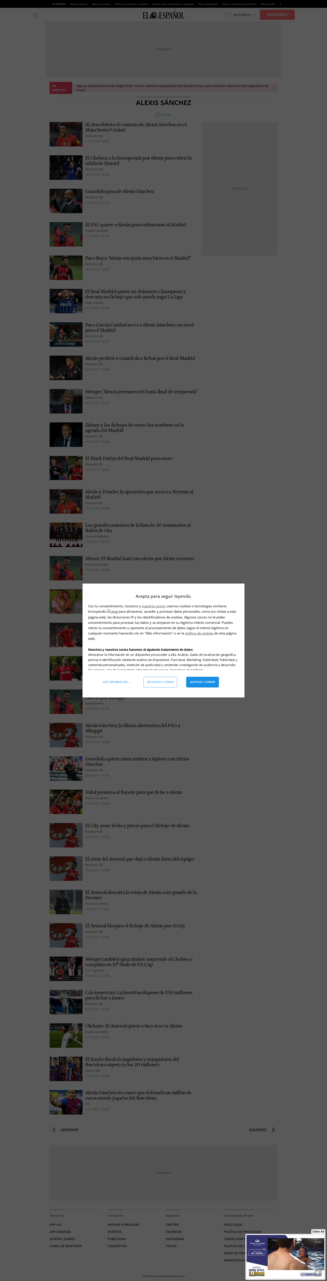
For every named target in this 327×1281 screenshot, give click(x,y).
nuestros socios (154, 606)
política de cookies (199, 633)
